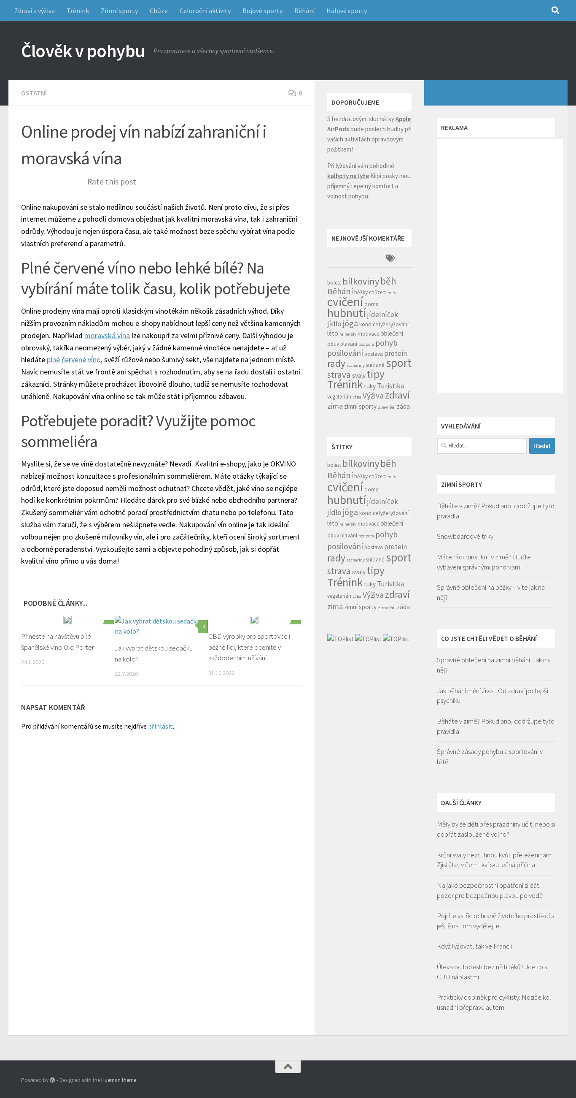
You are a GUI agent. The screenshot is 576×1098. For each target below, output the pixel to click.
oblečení (391, 333)
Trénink (78, 10)
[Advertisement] (500, 266)
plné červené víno (74, 359)
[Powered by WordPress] (52, 1080)
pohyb (386, 343)
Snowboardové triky (465, 536)
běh (388, 281)
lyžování (399, 324)
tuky (370, 386)
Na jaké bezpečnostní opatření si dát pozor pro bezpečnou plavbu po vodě (490, 890)
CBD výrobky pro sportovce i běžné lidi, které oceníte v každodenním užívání (249, 647)
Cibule (390, 293)
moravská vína (107, 335)
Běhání (304, 10)
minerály (347, 334)
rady (336, 363)
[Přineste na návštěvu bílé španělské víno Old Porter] (67, 620)
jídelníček (382, 314)
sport (399, 362)
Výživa (373, 395)
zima (335, 406)
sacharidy (356, 365)
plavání (348, 343)
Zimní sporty (119, 10)
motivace (368, 333)
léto (332, 333)
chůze (375, 292)
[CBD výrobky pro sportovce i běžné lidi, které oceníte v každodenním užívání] (254, 620)
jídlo (334, 323)
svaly (359, 375)
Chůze (159, 10)
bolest (334, 282)
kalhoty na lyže (348, 176)
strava (339, 374)
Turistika (390, 385)
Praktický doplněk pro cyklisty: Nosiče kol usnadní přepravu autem (494, 1002)
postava (373, 354)
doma (371, 304)
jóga (350, 323)
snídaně (375, 365)
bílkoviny (360, 281)
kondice (368, 324)
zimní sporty (360, 406)
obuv (333, 343)
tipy (376, 374)
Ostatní (34, 93)
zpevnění (387, 407)
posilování (345, 353)
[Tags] (390, 259)
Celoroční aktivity (205, 10)
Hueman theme (118, 1080)
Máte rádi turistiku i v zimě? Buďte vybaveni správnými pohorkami (484, 562)
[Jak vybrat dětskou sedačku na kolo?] (161, 626)
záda (403, 406)
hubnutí (346, 312)
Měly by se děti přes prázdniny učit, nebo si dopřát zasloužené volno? (496, 829)
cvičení (345, 301)
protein (395, 353)
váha (357, 397)
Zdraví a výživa (34, 10)
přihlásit (160, 726)
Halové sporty (346, 10)
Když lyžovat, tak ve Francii (474, 946)
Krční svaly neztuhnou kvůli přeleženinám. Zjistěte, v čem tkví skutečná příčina (495, 860)
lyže (383, 324)
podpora (366, 344)
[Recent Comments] (348, 259)
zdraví (397, 395)
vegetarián (339, 396)
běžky (361, 292)
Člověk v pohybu (83, 51)
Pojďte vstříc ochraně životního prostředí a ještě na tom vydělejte (495, 920)
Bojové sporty (262, 10)
